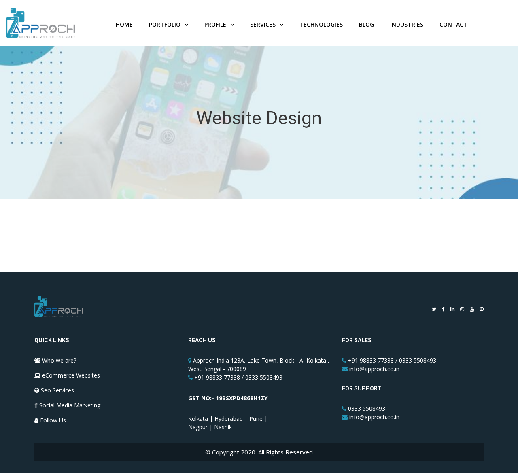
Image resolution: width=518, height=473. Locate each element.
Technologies (321, 24)
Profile (215, 24)
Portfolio (164, 24)
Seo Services (56, 390)
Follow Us (52, 420)
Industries (406, 24)
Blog (366, 24)
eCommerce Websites (70, 375)
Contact (453, 24)
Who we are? (58, 360)
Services (263, 24)
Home (124, 24)
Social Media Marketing (69, 405)
